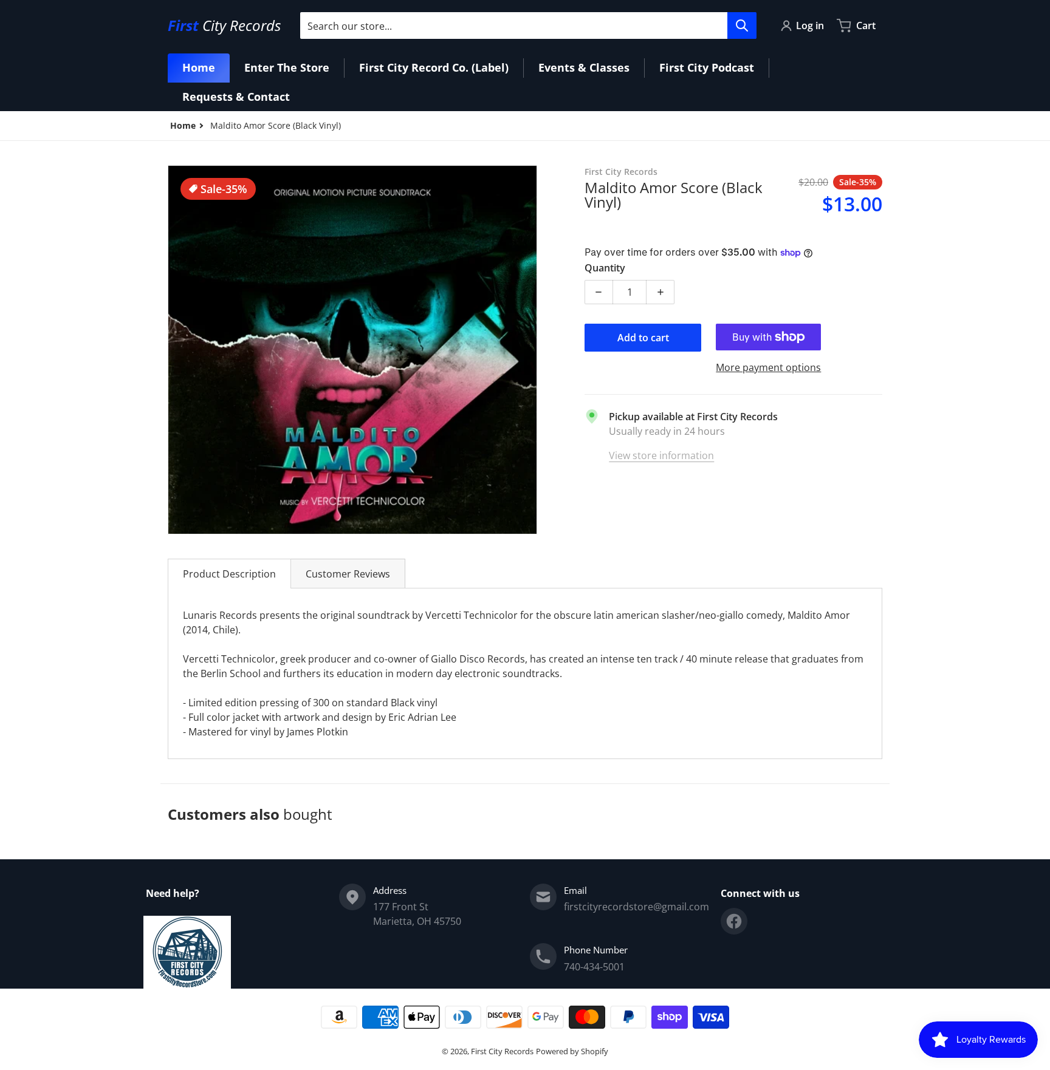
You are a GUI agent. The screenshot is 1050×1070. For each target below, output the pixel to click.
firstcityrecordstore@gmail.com (636, 906)
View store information (661, 455)
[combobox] (528, 25)
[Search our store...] (742, 25)
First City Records (502, 1051)
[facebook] (734, 921)
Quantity (605, 267)
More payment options (768, 367)
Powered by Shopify (572, 1051)
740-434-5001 (594, 966)
